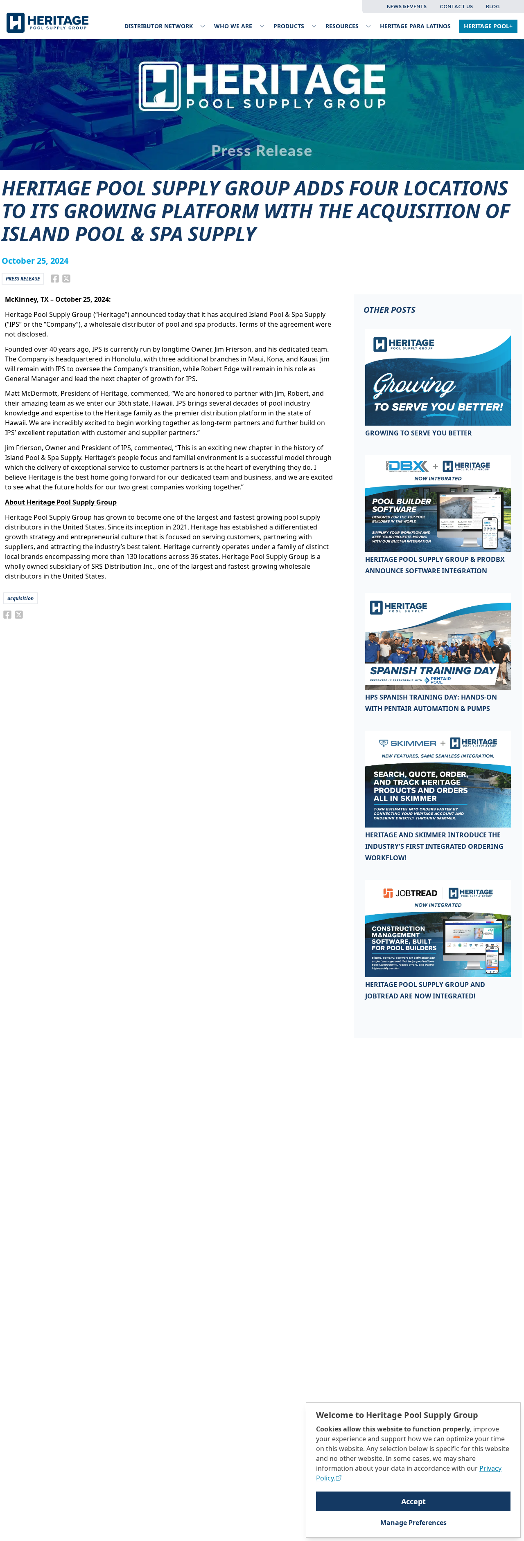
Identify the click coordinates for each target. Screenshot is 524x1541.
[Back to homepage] (50, 23)
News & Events (407, 6)
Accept (413, 1501)
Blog (492, 6)
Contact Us (456, 6)
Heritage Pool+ (488, 26)
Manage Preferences (413, 1522)
